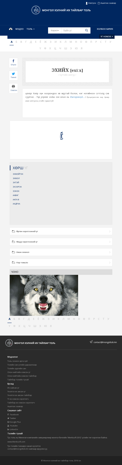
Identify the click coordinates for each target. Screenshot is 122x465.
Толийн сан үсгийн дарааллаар (22, 364)
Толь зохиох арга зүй (17, 361)
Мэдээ (19, 28)
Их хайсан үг (13, 387)
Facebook (14, 414)
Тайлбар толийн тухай (18, 379)
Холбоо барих (105, 28)
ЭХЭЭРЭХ (17, 186)
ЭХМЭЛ (16, 178)
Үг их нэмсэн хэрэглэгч (18, 399)
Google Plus (15, 422)
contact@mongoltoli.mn (105, 342)
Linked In (14, 429)
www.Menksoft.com (16, 441)
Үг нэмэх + (107, 36)
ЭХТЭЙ (16, 182)
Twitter (13, 418)
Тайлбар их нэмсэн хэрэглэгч (21, 402)
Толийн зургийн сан (16, 368)
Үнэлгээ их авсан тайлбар (19, 395)
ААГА (16, 199)
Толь (29, 28)
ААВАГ (15, 195)
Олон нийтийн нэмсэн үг (18, 372)
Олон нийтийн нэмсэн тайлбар (22, 376)
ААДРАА (16, 203)
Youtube (14, 425)
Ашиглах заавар (108, 3)
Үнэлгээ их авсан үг (16, 391)
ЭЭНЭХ (16, 191)
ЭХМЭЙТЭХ (18, 174)
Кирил (56, 30)
